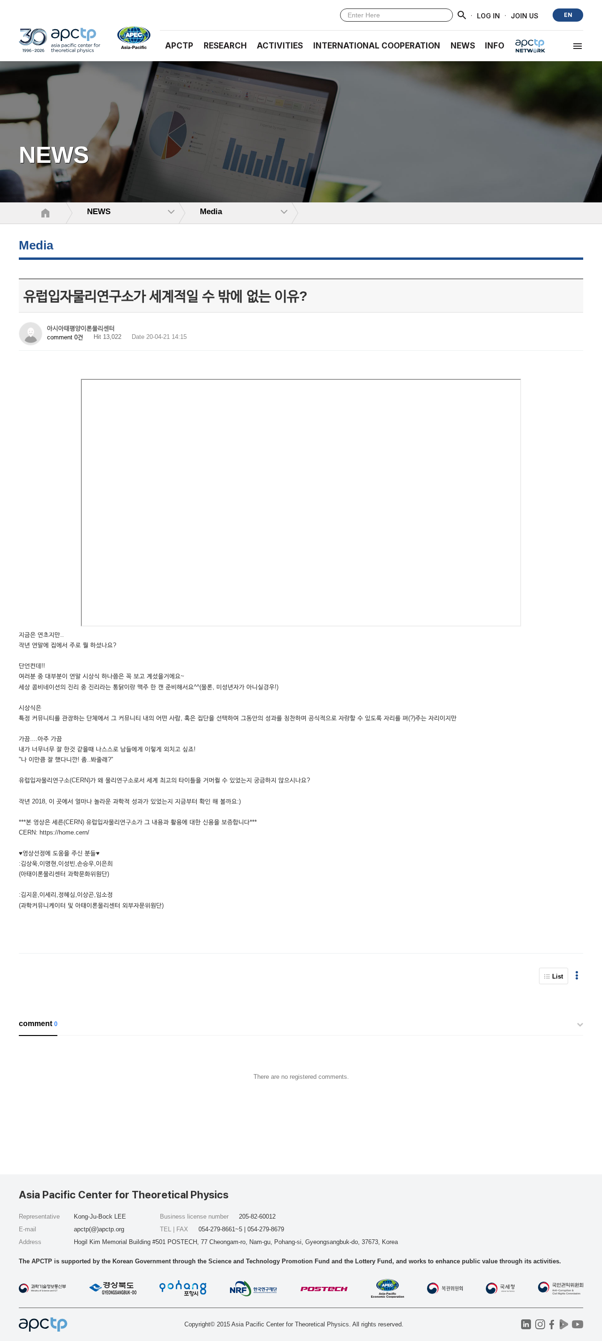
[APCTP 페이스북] (552, 1324)
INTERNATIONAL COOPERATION (376, 45)
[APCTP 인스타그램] (540, 1324)
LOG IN (488, 15)
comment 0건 (65, 337)
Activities (280, 45)
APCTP (179, 45)
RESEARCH (225, 45)
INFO (494, 45)
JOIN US (525, 15)
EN (568, 14)
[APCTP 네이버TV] (564, 1324)
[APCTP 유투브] (577, 1324)
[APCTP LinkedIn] (526, 1324)
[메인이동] (59, 44)
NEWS (463, 45)
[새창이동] (130, 37)
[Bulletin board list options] (576, 976)
